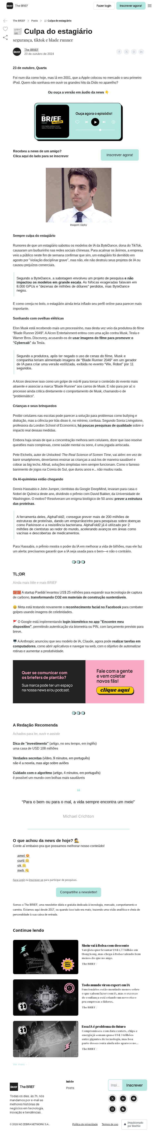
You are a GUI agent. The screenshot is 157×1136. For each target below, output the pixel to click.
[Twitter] (112, 1098)
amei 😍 (23, 855)
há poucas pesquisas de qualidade (105, 425)
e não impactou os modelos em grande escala (75, 280)
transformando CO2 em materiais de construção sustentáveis (78, 597)
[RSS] (123, 1109)
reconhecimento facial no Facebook (93, 607)
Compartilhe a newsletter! (78, 892)
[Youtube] (133, 1098)
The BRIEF (19, 20)
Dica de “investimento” (31, 743)
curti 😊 (23, 860)
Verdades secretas (27, 758)
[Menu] (149, 5)
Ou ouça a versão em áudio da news (76, 92)
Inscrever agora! (131, 6)
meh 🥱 (23, 870)
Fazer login (104, 6)
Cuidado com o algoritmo (32, 773)
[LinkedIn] (123, 1098)
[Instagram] (112, 1109)
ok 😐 (21, 865)
